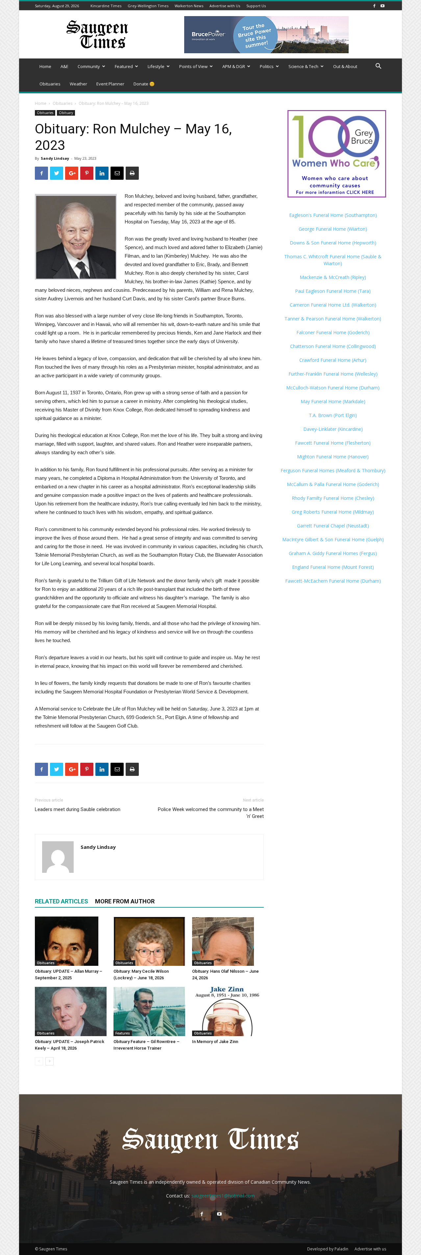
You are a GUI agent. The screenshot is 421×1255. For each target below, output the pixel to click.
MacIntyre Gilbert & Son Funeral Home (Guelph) (333, 539)
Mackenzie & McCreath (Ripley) (333, 277)
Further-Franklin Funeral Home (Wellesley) (333, 374)
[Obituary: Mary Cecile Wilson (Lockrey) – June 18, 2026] (149, 941)
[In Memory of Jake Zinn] (228, 1011)
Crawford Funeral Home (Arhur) (332, 360)
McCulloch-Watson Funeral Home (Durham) (333, 387)
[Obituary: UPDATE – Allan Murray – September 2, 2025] (71, 941)
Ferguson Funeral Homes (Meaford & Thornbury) (333, 470)
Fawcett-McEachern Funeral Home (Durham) (333, 581)
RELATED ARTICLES (61, 901)
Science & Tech (303, 66)
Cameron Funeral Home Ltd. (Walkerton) (333, 305)
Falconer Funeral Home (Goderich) (333, 332)
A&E (64, 66)
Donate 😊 (144, 84)
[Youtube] (382, 5)
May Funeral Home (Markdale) (333, 401)
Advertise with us (370, 1249)
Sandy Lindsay (55, 158)
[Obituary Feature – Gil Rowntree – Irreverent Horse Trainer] (149, 1011)
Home (45, 66)
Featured (124, 66)
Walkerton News (189, 5)
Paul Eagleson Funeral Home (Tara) (333, 291)
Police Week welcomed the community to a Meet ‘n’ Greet (211, 812)
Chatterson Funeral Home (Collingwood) (333, 346)
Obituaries (50, 84)
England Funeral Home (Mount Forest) (333, 567)
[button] (378, 67)
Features (122, 1033)
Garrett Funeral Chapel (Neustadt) (333, 526)
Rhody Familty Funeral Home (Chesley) (333, 498)
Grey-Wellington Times (148, 5)
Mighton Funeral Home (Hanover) (333, 456)
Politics (267, 66)
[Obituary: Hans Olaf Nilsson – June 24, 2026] (228, 941)
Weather (78, 84)
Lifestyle (156, 66)
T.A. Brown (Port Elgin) (333, 415)
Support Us (256, 5)
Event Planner (110, 84)
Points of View (193, 66)
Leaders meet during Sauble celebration (77, 809)
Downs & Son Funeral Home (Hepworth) (333, 243)
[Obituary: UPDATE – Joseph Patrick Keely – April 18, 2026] (71, 1011)
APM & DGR (233, 66)
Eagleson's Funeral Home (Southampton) (333, 215)
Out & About (345, 66)
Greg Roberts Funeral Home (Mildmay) (333, 512)
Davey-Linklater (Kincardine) (333, 429)
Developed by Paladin (327, 1249)
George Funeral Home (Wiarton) (333, 229)
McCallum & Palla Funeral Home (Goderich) (333, 484)
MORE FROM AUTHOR (125, 901)
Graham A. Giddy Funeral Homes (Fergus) (333, 553)
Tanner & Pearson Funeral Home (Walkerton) (333, 318)
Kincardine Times (105, 5)
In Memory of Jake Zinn (215, 1041)
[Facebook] (374, 5)
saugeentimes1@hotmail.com (223, 1196)
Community (89, 66)
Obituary (66, 112)
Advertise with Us (225, 5)
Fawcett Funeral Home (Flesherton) (333, 443)
